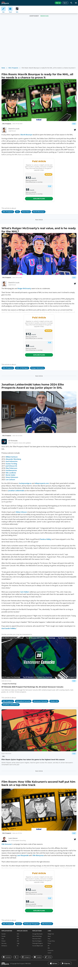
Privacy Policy (51, 941)
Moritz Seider (10, 475)
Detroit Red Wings (37, 936)
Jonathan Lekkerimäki (16, 491)
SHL (18, 938)
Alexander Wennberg (13, 459)
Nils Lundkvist (11, 473)
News (3, 68)
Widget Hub (51, 934)
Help (49, 938)
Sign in (65, 2)
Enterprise (50, 950)
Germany (4, 943)
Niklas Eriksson (21, 512)
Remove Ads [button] (44, 16)
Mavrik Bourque (26, 135)
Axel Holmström (12, 461)
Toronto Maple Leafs (37, 945)
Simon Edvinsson (12, 477)
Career (49, 953)
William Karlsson (12, 457)
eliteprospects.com (42, 483)
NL (17, 945)
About (49, 936)
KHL (18, 936)
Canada (3, 936)
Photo (49, 943)
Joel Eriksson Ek (11, 466)
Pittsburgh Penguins (37, 943)
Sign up (58, 2)
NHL (18, 934)
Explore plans (39, 198)
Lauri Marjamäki (23, 855)
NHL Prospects (13, 68)
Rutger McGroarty (24, 288)
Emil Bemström (11, 470)
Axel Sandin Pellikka (9, 628)
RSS (49, 948)
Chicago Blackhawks (37, 934)
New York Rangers (37, 941)
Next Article (39, 220)
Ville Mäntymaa (38, 855)
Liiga (18, 943)
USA (3, 938)
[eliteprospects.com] (5, 3)
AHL (18, 941)
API (48, 945)
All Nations (4, 945)
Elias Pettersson (11, 468)
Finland (3, 941)
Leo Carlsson (10, 479)
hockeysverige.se (25, 483)
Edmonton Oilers (36, 938)
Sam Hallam (24, 592)
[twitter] (74, 129)
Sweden (4, 934)
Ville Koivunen (7, 844)
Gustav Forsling (11, 464)
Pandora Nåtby (45, 539)
